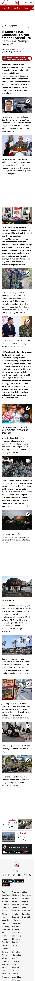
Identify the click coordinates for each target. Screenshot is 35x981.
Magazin (5, 920)
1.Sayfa (15, 942)
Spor (3, 917)
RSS (13, 949)
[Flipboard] (25, 875)
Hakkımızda (17, 974)
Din (3, 932)
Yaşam (26, 8)
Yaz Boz (15, 898)
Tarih (4, 936)
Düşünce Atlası (17, 895)
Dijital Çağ (16, 936)
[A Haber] (17, 2)
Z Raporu (16, 939)
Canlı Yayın (6, 895)
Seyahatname (17, 917)
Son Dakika (6, 907)
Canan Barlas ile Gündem (17, 907)
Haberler (4, 25)
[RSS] (30, 875)
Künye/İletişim (17, 955)
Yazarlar (5, 942)
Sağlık (4, 939)
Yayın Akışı (16, 967)
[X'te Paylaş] (22, 49)
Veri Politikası (17, 958)
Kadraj (15, 901)
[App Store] (7, 851)
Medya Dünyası (17, 929)
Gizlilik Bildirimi (17, 970)
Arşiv (14, 964)
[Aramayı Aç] (26, 3)
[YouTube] (19, 875)
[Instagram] (14, 875)
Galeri (4, 945)
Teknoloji (5, 926)
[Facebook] (4, 875)
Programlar (17, 892)
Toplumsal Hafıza (17, 904)
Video (4, 892)
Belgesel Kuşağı (17, 920)
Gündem (17, 8)
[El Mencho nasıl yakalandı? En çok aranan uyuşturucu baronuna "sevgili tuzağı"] (17, 105)
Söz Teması (16, 926)
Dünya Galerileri (13, 25)
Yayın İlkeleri (17, 977)
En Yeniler (7, 8)
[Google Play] (18, 851)
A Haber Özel (6, 898)
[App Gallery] (27, 851)
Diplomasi (16, 923)
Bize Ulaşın (16, 952)
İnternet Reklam (17, 945)
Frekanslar (16, 961)
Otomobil (6, 929)
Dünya (4, 914)
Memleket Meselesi (17, 914)
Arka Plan (16, 911)
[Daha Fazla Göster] (30, 49)
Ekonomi (5, 904)
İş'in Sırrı (16, 932)
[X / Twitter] (9, 875)
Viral (4, 923)
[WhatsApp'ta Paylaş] (26, 49)
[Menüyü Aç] (31, 3)
